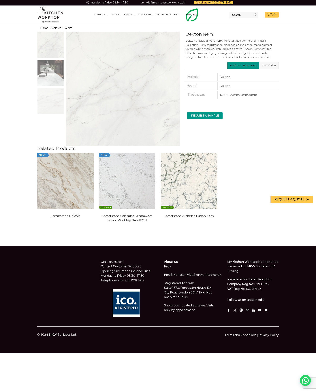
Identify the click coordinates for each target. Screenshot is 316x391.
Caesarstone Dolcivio (65, 216)
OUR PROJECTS (163, 14)
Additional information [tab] (243, 65)
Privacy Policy (269, 335)
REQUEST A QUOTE (271, 15)
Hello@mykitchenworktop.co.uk (197, 274)
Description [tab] (269, 65)
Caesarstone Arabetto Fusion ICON (189, 216)
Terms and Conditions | (242, 335)
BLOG (176, 14)
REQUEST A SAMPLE (205, 115)
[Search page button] (255, 15)
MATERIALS (99, 14)
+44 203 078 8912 (131, 280)
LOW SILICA (192, 14)
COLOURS (114, 14)
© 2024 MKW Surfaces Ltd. (57, 334)
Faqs (167, 266)
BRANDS (128, 14)
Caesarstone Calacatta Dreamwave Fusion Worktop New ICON (127, 218)
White (68, 28)
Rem (219, 40)
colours (56, 28)
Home (44, 28)
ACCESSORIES (144, 14)
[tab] (243, 65)
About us (171, 262)
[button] (305, 380)
